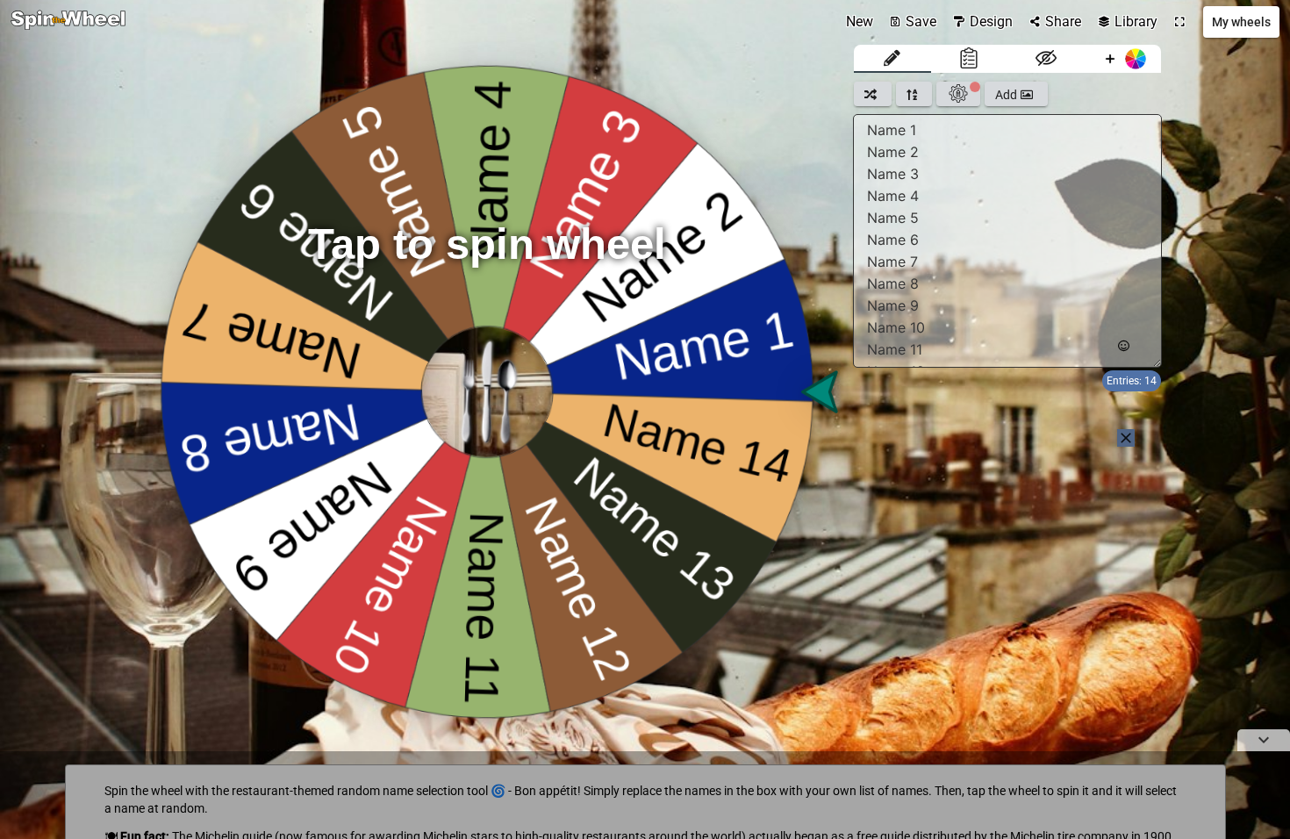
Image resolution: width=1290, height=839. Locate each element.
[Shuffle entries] (873, 94)
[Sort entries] (914, 94)
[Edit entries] (892, 59)
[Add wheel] (1123, 59)
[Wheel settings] (958, 94)
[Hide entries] (1046, 59)
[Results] (969, 59)
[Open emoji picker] (1124, 346)
